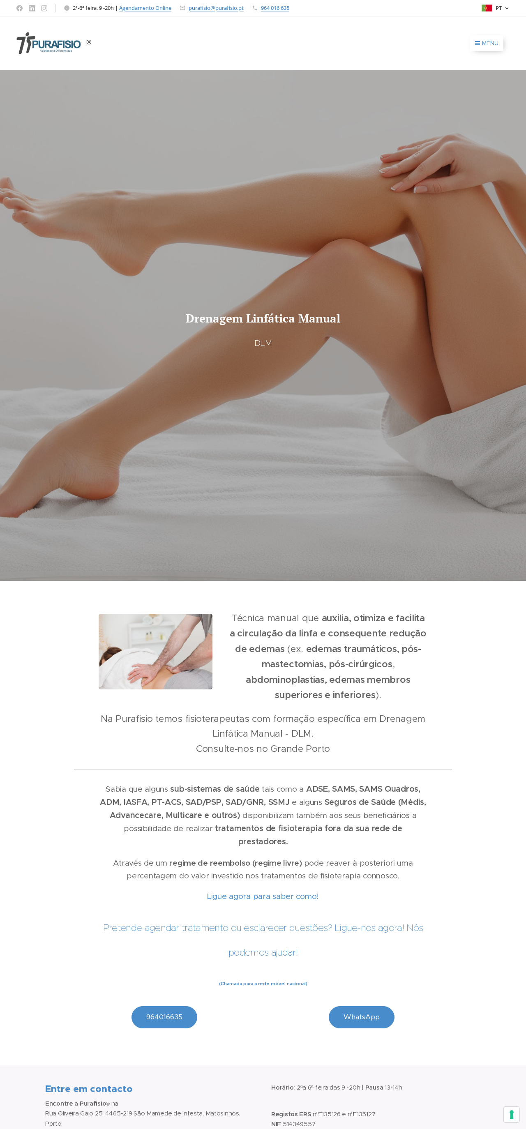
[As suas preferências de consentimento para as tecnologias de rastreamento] (511, 1114)
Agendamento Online (145, 8)
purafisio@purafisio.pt (216, 8)
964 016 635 (275, 8)
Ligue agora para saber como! (263, 896)
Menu (490, 43)
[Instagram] (44, 8)
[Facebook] (19, 8)
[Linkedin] (32, 8)
